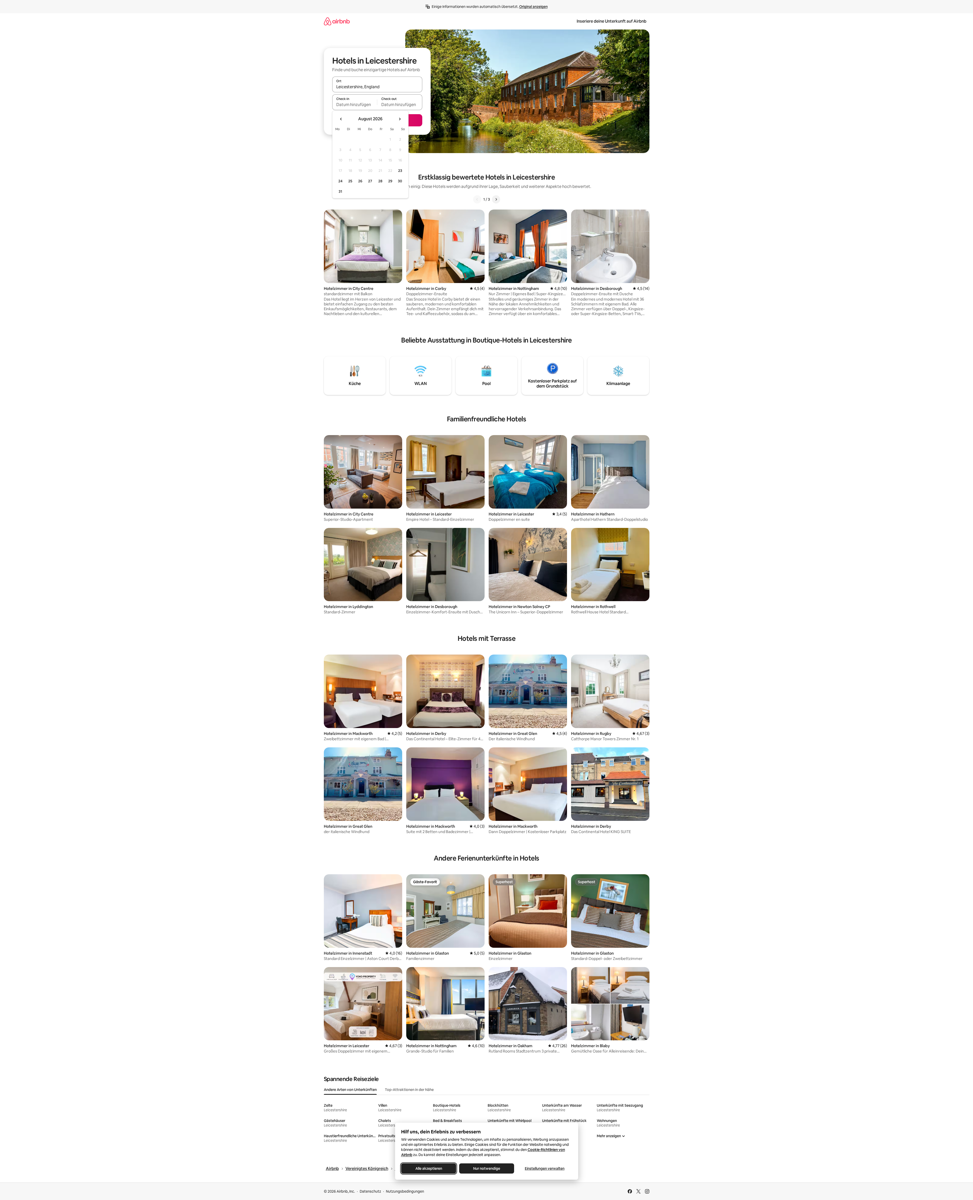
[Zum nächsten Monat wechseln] (399, 119)
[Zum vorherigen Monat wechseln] (341, 119)
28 (380, 181)
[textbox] (354, 104)
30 (400, 181)
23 (400, 170)
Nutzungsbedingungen (405, 1191)
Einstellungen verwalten (544, 1168)
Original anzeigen (533, 6)
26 (360, 181)
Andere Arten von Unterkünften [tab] (350, 1089)
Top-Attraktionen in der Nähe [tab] (409, 1089)
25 (350, 181)
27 (370, 181)
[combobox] (377, 87)
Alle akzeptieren (428, 1168)
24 (340, 181)
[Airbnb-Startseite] (337, 21)
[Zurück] (477, 199)
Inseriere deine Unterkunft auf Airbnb (611, 21)
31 (340, 191)
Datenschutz (370, 1191)
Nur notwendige (486, 1168)
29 (390, 181)
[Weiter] (496, 199)
